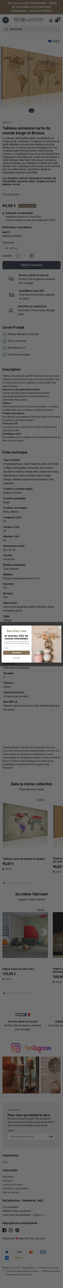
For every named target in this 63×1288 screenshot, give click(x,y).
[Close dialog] (59, 627)
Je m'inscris (16, 653)
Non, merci (16, 658)
